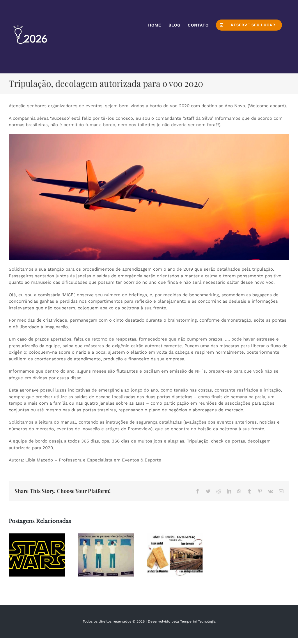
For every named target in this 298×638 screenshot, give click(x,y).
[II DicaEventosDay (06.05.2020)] (37, 555)
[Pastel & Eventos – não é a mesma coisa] (175, 555)
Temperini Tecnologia (198, 621)
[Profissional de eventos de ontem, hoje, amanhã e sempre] (106, 555)
